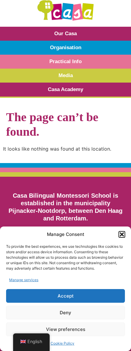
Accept (66, 296)
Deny (65, 312)
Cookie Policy (62, 343)
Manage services (23, 280)
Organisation (65, 47)
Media (65, 75)
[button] (122, 234)
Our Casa (65, 33)
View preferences (65, 329)
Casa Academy (65, 89)
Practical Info (65, 61)
